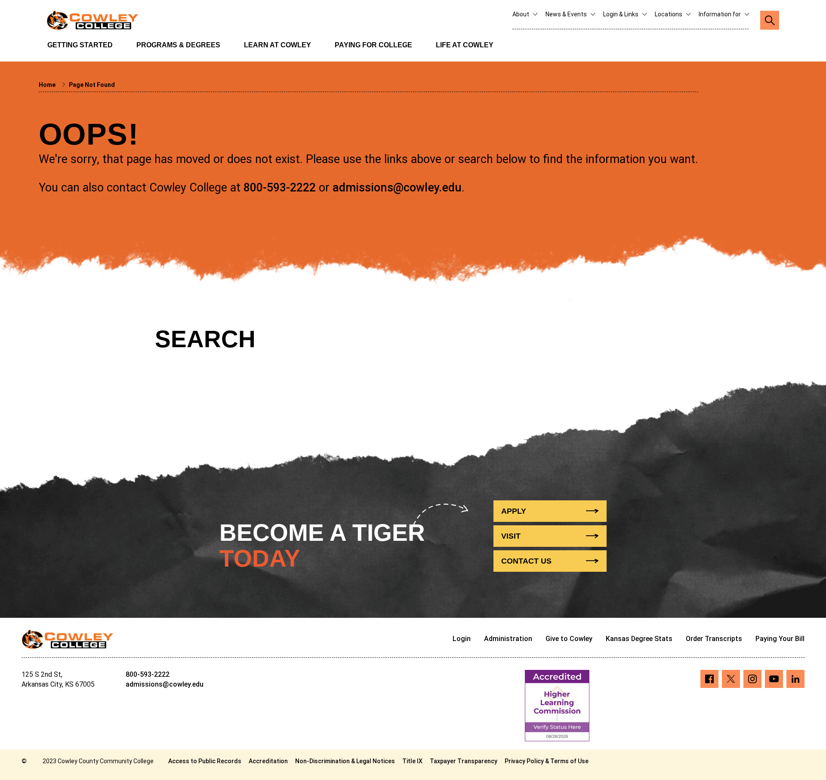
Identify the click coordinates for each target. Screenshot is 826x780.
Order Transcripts (714, 639)
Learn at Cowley (277, 45)
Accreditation (268, 761)
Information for (720, 14)
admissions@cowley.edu (397, 187)
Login (462, 639)
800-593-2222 (279, 187)
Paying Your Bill (779, 639)
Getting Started (80, 45)
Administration (508, 639)
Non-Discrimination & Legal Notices (345, 761)
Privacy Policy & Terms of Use (547, 761)
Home (48, 84)
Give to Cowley (569, 639)
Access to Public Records (204, 761)
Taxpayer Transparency (463, 761)
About (521, 14)
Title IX (412, 761)
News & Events (567, 14)
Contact (526, 561)
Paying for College (373, 45)
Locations (669, 14)
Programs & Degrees (178, 45)
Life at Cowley (464, 45)
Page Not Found (92, 84)
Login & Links (621, 14)
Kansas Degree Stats (639, 639)
